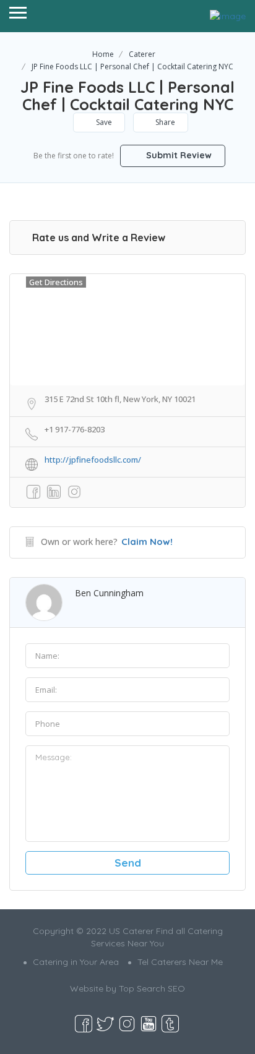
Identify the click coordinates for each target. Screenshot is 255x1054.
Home (103, 54)
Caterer (142, 54)
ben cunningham (109, 593)
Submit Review (178, 155)
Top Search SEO (152, 988)
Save (103, 122)
